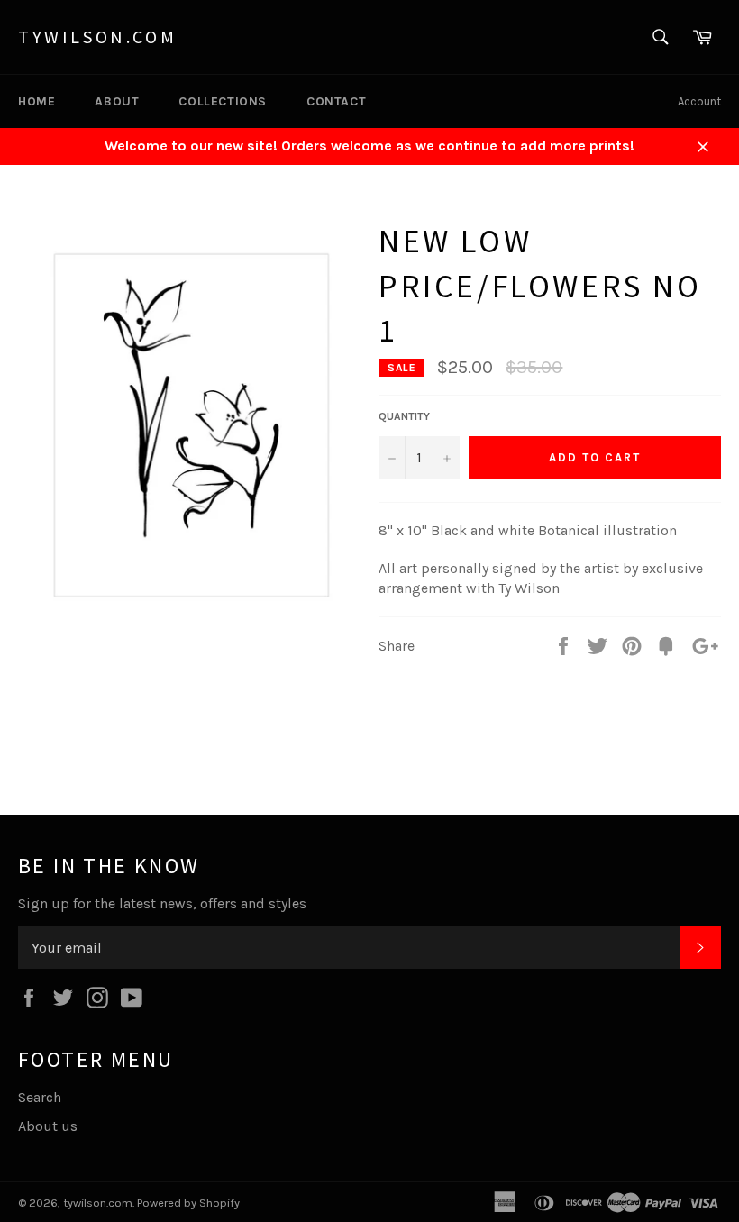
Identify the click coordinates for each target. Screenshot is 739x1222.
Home (36, 101)
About (117, 101)
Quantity (404, 416)
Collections (222, 101)
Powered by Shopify (188, 1202)
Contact (336, 101)
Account (699, 101)
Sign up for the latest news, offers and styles (162, 903)
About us (48, 1126)
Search (39, 1097)
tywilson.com (97, 36)
